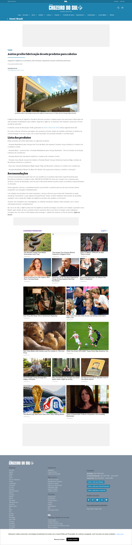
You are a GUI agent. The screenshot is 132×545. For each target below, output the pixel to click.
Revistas (11, 515)
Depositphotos (52, 506)
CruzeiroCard (51, 498)
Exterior (11, 498)
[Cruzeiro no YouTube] (97, 500)
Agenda (11, 472)
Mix (10, 508)
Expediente (51, 470)
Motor (10, 510)
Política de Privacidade (54, 474)
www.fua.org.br (52, 520)
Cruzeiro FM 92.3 (52, 500)
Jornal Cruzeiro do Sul (66, 7)
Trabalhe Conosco (53, 491)
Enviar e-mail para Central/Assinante (98, 486)
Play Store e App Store (94, 509)
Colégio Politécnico (53, 522)
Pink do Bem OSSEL (53, 510)
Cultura (49, 15)
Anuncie (116, 1)
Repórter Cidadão (52, 489)
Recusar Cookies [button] (59, 539)
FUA (49, 515)
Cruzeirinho (12, 485)
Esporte (57, 15)
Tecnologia (12, 527)
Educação (11, 489)
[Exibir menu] (122, 7)
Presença (11, 521)
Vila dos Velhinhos (53, 527)
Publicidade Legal (52, 487)
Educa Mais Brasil (13, 491)
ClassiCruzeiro (52, 497)
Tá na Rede (12, 525)
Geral (33, 15)
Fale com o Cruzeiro (53, 479)
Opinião (41, 15)
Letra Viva (11, 504)
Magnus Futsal (13, 506)
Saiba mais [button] (119, 534)
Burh (49, 508)
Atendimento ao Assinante (55, 481)
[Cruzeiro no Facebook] (88, 500)
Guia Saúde (12, 500)
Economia (11, 495)
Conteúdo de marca (68, 15)
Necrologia (12, 517)
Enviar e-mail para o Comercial (96, 490)
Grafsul (50, 504)
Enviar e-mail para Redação (95, 482)
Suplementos (80, 15)
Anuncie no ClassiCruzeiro (55, 485)
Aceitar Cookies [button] (73, 539)
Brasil (10, 476)
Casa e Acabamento (14, 479)
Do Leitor (11, 487)
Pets (10, 512)
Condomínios (12, 483)
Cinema (11, 481)
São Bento (12, 523)
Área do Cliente (12, 1)
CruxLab (50, 502)
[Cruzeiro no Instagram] (93, 500)
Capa (19, 15)
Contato (122, 1)
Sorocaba (25, 15)
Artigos (11, 474)
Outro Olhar (12, 519)
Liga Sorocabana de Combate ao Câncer (59, 525)
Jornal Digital (102, 15)
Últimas (112, 15)
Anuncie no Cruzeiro (53, 483)
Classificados (91, 15)
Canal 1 (11, 478)
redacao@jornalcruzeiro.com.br (16, 70)
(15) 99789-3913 (99, 473)
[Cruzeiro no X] (102, 500)
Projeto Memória (52, 472)
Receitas (11, 514)
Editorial (11, 497)
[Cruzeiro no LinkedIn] (106, 500)
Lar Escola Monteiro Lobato (55, 524)
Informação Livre (13, 502)
